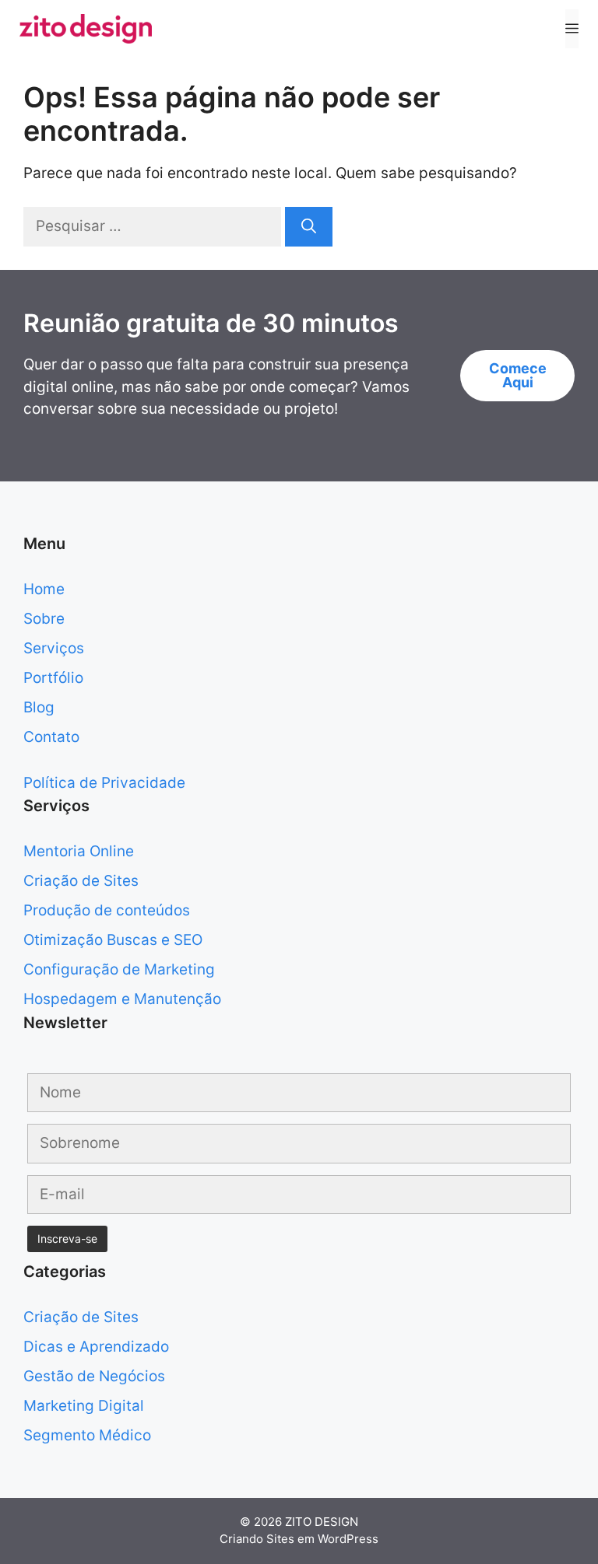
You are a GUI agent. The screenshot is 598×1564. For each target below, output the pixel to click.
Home (44, 589)
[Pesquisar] (308, 227)
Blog (39, 707)
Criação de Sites (81, 881)
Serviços (53, 648)
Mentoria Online (78, 851)
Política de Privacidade (104, 783)
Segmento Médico (87, 1435)
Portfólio (53, 678)
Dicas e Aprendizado (96, 1347)
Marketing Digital (83, 1406)
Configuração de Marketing (119, 969)
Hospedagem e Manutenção (122, 999)
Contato (51, 737)
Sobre (44, 619)
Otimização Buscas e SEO (112, 940)
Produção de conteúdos (106, 910)
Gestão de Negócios (94, 1376)
